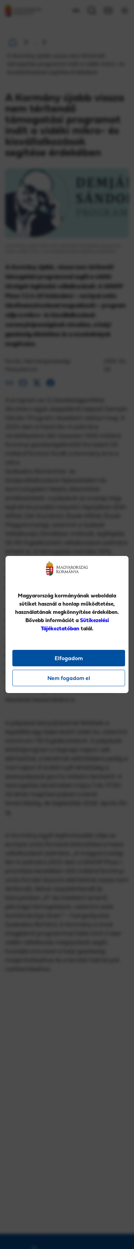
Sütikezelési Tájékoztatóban (75, 624)
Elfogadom (69, 658)
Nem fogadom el (68, 678)
